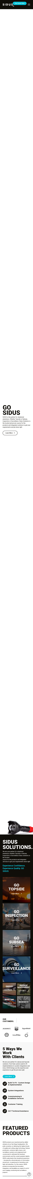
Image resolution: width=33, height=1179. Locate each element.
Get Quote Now (19, 3)
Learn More (9, 433)
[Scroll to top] (29, 1174)
